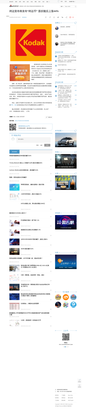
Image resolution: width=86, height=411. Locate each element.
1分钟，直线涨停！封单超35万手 (31, 320)
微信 (62, 17)
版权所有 (69, 406)
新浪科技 (21, 6)
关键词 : (11, 116)
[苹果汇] (66, 305)
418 (76, 95)
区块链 (18, 116)
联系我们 (57, 397)
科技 (32, 1)
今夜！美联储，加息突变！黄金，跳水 (32, 275)
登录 (37, 145)
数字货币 (22, 116)
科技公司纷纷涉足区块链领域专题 (34, 6)
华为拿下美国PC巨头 (62, 64)
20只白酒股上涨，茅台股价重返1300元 (33, 203)
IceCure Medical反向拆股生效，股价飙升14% (23, 170)
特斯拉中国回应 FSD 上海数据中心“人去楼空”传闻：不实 (67, 70)
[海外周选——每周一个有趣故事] (66, 261)
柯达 (15, 116)
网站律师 (63, 400)
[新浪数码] (66, 297)
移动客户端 (71, 1)
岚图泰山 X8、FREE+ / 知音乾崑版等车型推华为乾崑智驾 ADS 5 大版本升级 (67, 61)
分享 (66, 17)
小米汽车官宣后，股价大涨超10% (31, 194)
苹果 (12, 105)
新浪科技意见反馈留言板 (62, 389)
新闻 (16, 1)
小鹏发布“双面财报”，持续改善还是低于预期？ (66, 75)
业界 (25, 6)
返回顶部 (79, 391)
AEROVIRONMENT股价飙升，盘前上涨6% (34, 239)
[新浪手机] (73, 297)
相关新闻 (14, 151)
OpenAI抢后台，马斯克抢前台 (67, 34)
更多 (47, 1)
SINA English (70, 400)
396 (76, 99)
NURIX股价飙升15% (27, 248)
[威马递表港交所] (66, 139)
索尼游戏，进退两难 (65, 26)
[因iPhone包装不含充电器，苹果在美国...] (66, 161)
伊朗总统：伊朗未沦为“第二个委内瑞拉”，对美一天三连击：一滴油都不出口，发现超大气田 (64, 106)
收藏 (54, 17)
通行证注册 (70, 397)
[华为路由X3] (66, 182)
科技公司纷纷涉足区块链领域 (22, 120)
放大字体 (50, 17)
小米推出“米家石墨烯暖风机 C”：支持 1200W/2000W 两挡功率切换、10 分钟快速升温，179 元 (67, 57)
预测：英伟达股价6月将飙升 (18, 177)
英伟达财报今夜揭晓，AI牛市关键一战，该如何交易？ (26, 258)
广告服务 (63, 395)
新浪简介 (57, 395)
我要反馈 (50, 117)
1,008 (75, 85)
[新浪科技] (58, 297)
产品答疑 (57, 400)
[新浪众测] (73, 305)
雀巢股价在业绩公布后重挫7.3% (31, 229)
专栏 (43, 1)
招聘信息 (63, 397)
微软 (16, 105)
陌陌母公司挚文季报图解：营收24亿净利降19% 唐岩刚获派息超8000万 (68, 43)
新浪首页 (11, 1)
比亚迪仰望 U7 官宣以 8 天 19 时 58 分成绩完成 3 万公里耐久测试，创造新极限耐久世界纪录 (65, 87)
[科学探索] (58, 305)
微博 (58, 17)
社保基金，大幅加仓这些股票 (30, 303)
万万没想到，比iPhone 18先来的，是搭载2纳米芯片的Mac (64, 100)
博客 (36, 1)
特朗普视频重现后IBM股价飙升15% (20, 155)
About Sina (70, 395)
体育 (20, 1)
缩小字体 (46, 17)
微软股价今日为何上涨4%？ (18, 213)
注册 (66, 1)
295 (76, 104)
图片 (39, 1)
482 (76, 90)
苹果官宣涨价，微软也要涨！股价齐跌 (32, 184)
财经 (24, 1)
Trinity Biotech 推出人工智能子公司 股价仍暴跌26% (25, 163)
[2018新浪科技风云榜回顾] (66, 222)
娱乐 (28, 1)
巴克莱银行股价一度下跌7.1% (30, 220)
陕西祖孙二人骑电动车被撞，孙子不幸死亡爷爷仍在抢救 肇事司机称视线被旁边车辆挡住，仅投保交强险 (64, 97)
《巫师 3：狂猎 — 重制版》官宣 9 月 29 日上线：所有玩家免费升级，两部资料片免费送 (65, 92)
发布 (47, 145)
